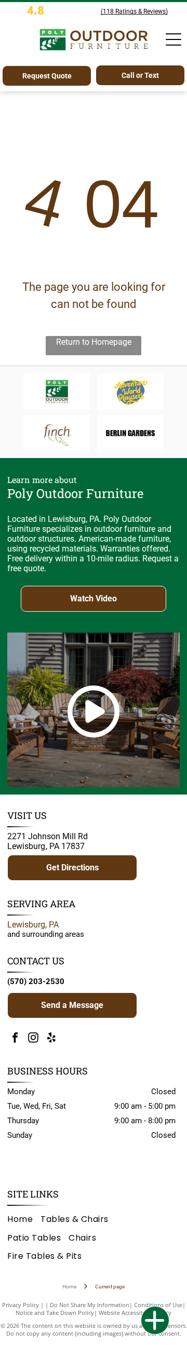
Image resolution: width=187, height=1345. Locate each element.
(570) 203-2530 (35, 981)
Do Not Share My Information (89, 1305)
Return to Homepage (93, 342)
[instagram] (33, 1039)
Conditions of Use (158, 1305)
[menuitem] (24, 1219)
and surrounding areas (45, 934)
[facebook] (15, 1039)
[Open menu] (173, 39)
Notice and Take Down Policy (55, 1312)
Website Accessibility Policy (135, 1312)
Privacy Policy (20, 1305)
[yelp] (51, 1039)
